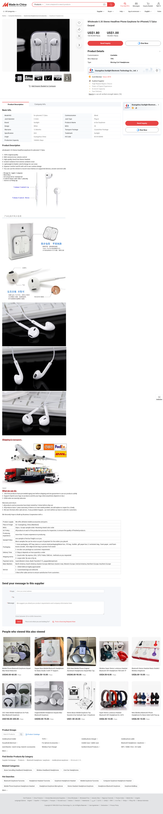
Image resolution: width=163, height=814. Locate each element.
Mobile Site (129, 798)
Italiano (70, 800)
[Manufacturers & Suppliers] (14, 4)
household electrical (9, 743)
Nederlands (85, 800)
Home (4, 16)
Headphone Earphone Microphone (51, 786)
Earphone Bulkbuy (131, 786)
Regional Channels (107, 798)
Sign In (91, 94)
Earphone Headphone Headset (65, 781)
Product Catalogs (33, 734)
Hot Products (27, 798)
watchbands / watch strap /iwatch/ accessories (18, 747)
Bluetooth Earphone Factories (14, 781)
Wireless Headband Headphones (48, 770)
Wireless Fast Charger (49, 747)
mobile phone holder (9, 739)
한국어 (99, 800)
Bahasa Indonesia (143, 800)
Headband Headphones (56, 16)
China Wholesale (72, 798)
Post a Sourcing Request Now (63, 621)
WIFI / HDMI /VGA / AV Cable (131, 747)
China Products (38, 798)
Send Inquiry (105, 43)
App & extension (133, 11)
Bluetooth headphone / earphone (132, 743)
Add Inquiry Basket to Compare (43, 86)
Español (36, 800)
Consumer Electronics (14, 16)
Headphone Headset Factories (39, 781)
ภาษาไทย (118, 800)
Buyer (110, 11)
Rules (159, 11)
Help (121, 11)
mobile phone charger (89, 739)
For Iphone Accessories (50, 743)
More (4, 790)
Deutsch (77, 800)
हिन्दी (111, 800)
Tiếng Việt (132, 800)
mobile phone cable (127, 739)
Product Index (120, 798)
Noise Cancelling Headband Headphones (18, 770)
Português (44, 800)
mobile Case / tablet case (90, 743)
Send (19, 621)
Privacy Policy (114, 805)
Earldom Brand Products (90, 747)
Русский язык (62, 800)
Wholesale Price (84, 798)
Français (52, 800)
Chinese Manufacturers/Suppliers (55, 798)
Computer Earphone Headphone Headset (117, 781)
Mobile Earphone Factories (89, 781)
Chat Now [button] (144, 43)
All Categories (10, 11)
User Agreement (94, 805)
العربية (93, 800)
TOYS (44, 739)
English (29, 800)
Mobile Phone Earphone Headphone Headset (19, 786)
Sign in (158, 6)
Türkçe (125, 800)
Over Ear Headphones (71, 770)
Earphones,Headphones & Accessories (35, 16)
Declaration (104, 805)
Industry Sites (96, 798)
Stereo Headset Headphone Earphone (80, 786)
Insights (137, 798)
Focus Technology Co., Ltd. (67, 805)
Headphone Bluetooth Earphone (109, 786)
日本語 (106, 800)
